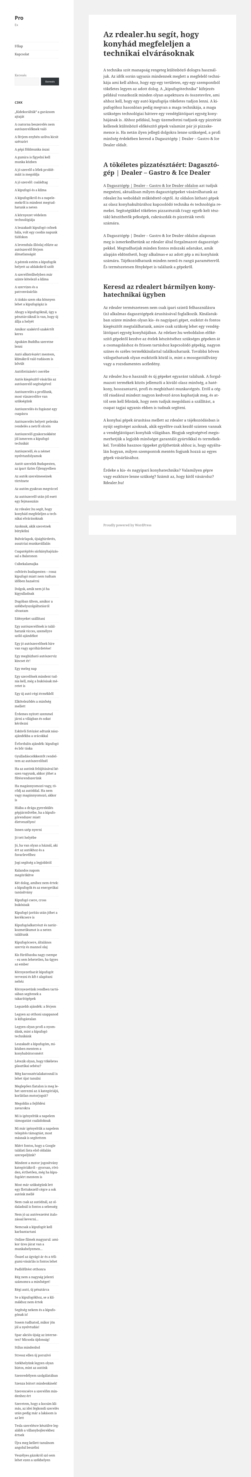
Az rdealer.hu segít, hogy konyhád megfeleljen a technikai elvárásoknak (36, 514)
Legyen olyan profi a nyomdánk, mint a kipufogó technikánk (35, 1031)
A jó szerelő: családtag (31, 182)
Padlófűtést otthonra (30, 1269)
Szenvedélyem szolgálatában (36, 1375)
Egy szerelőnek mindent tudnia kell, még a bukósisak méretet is (36, 681)
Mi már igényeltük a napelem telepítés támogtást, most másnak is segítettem (37, 1133)
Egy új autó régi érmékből (34, 693)
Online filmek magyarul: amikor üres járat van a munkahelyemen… (37, 1244)
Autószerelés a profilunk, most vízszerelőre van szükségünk (33, 396)
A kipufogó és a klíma (30, 190)
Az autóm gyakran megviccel (36, 489)
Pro (19, 17)
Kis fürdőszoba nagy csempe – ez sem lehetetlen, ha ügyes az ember (36, 959)
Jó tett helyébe (25, 837)
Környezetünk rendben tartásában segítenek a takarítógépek (37, 994)
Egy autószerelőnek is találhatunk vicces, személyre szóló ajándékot (35, 631)
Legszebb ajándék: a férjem (35, 1006)
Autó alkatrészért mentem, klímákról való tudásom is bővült (35, 359)
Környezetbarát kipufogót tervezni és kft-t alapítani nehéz (34, 977)
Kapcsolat (22, 54)
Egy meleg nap (26, 668)
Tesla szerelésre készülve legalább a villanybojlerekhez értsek (37, 1430)
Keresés (20, 75)
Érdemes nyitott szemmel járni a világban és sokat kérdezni (34, 718)
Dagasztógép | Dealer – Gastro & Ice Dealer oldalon (152, 185)
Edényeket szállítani (30, 618)
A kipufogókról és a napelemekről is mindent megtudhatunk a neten (35, 202)
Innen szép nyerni (28, 830)
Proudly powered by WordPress (127, 525)
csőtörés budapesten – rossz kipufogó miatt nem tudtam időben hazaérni (35, 576)
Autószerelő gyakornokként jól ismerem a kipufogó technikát (35, 439)
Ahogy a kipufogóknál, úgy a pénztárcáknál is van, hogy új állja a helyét (36, 317)
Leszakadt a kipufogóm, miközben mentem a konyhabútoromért (35, 1049)
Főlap (19, 46)
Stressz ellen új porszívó (33, 1355)
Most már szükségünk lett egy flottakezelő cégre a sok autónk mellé (35, 1189)
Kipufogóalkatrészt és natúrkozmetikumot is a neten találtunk (36, 930)
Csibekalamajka (26, 564)
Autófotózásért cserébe (32, 371)
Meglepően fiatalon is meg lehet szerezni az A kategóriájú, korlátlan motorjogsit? (37, 1091)
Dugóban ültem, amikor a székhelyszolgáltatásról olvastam (34, 606)
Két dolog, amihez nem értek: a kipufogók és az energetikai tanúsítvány (37, 887)
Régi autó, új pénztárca (32, 1289)
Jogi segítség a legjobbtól (33, 862)
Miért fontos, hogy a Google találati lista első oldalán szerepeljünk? (35, 1150)
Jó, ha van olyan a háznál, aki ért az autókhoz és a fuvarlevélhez (36, 850)
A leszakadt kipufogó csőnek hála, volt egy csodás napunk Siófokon (36, 232)
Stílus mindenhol (27, 1347)
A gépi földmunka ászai (32, 149)
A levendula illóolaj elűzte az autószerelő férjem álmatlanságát (36, 249)
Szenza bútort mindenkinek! (36, 1383)
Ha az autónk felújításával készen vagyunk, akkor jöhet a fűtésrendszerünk (37, 773)
